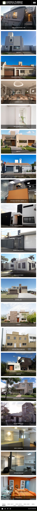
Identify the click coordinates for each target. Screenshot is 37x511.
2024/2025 (21, 505)
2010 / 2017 (11, 504)
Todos (3, 504)
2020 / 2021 (27, 504)
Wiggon (33, 508)
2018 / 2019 (19, 504)
